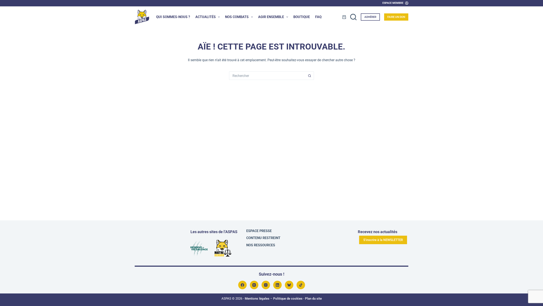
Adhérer (370, 16)
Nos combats (237, 17)
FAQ (318, 17)
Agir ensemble (271, 17)
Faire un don (396, 16)
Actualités (205, 17)
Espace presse (259, 231)
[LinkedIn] (277, 285)
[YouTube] (254, 285)
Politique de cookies (287, 298)
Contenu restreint (263, 238)
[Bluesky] (289, 285)
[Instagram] (266, 285)
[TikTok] (301, 285)
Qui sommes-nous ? (173, 17)
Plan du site (313, 298)
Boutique (301, 17)
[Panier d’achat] (344, 17)
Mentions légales (257, 298)
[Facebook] (242, 285)
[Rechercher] (353, 17)
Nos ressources (260, 245)
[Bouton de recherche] (309, 75)
